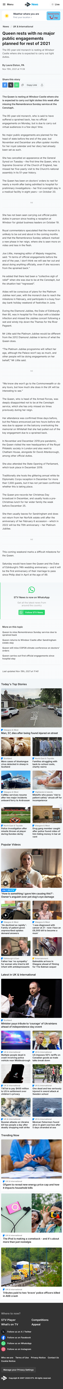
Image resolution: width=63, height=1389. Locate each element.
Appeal (36, 1324)
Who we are (7, 1357)
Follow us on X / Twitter (19, 1331)
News (6, 26)
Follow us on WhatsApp (19, 1343)
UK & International (23, 26)
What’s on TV (9, 1324)
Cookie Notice (8, 1361)
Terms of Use (22, 1357)
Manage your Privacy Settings (18, 1370)
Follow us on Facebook (19, 1337)
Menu (10, 4)
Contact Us (53, 1357)
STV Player (8, 1319)
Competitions (40, 1319)
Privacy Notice (38, 1357)
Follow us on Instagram (19, 1349)
